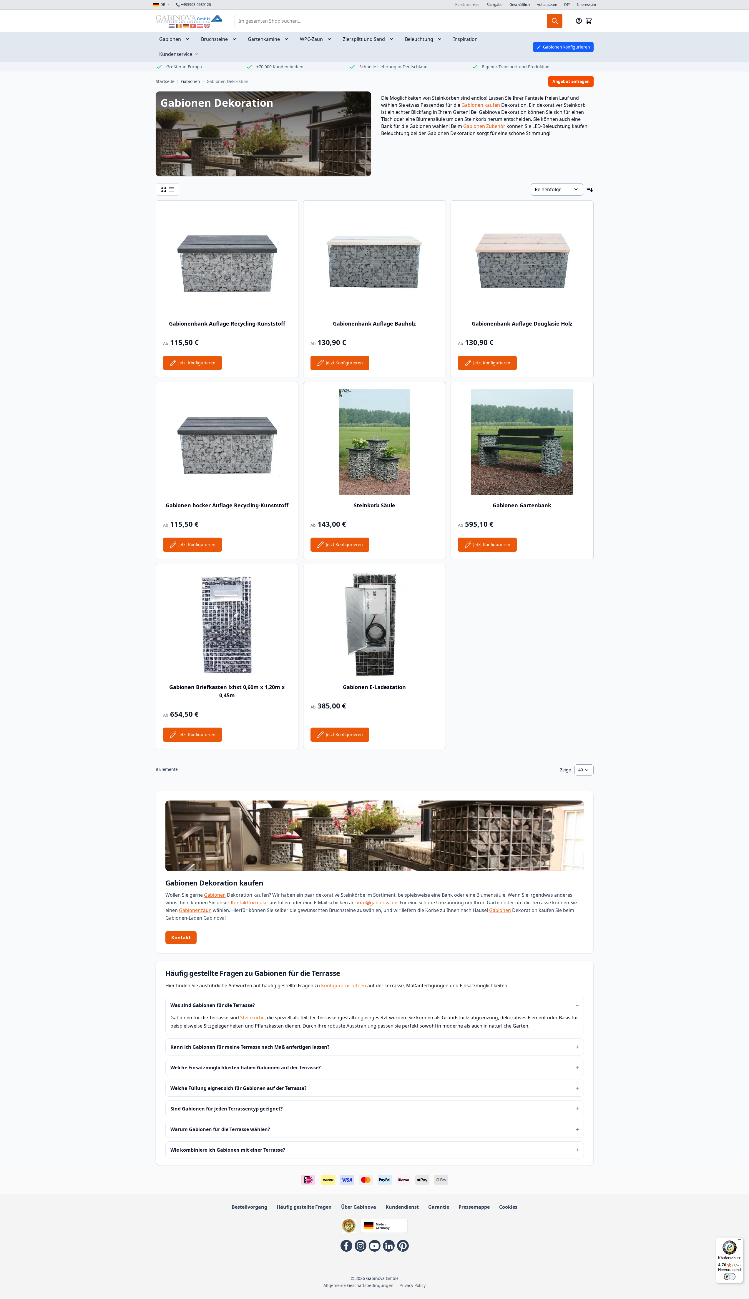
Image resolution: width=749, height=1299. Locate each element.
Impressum (586, 4)
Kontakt (181, 937)
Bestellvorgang (249, 1207)
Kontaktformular (249, 902)
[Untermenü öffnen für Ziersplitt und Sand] (393, 39)
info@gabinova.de (377, 902)
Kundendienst (402, 1207)
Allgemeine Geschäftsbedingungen (358, 1285)
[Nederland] (172, 26)
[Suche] (554, 21)
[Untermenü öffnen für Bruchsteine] (236, 39)
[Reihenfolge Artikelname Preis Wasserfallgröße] (557, 189)
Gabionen (170, 39)
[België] (179, 26)
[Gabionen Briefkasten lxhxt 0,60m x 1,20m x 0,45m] (227, 624)
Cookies (508, 1207)
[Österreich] (200, 26)
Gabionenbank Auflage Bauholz (374, 323)
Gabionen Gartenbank (522, 505)
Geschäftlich (519, 4)
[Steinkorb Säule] (374, 442)
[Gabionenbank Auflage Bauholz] (374, 261)
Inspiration (465, 39)
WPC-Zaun (311, 39)
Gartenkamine (264, 39)
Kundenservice (467, 4)
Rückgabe (494, 4)
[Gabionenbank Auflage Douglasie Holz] (522, 261)
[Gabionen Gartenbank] (522, 442)
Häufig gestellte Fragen (304, 1207)
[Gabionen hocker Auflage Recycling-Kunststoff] (227, 442)
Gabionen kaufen (480, 105)
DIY (567, 4)
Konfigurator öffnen (343, 985)
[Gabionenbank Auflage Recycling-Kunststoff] (227, 261)
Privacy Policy (412, 1285)
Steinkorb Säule (374, 505)
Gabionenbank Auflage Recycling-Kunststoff (227, 323)
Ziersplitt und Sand (364, 39)
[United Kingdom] (207, 26)
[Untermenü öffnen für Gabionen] (189, 39)
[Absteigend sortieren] (590, 189)
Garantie (438, 1207)
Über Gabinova (358, 1207)
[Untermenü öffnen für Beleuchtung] (441, 39)
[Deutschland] (186, 26)
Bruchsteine (214, 39)
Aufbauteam (547, 4)
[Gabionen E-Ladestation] (374, 624)
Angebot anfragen (570, 81)
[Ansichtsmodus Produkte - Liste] (163, 189)
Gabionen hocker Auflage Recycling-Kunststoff (227, 505)
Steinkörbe (252, 1017)
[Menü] (739, 1240)
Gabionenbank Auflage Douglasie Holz (522, 323)
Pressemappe (474, 1207)
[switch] (729, 1276)
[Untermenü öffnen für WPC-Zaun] (331, 39)
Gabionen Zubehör (484, 126)
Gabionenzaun (195, 910)
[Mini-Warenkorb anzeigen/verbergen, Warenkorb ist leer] (589, 21)
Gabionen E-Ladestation (374, 687)
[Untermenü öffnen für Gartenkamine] (288, 39)
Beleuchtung (419, 39)
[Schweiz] (193, 26)
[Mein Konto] (579, 21)
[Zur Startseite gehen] (189, 18)
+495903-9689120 (193, 4)
